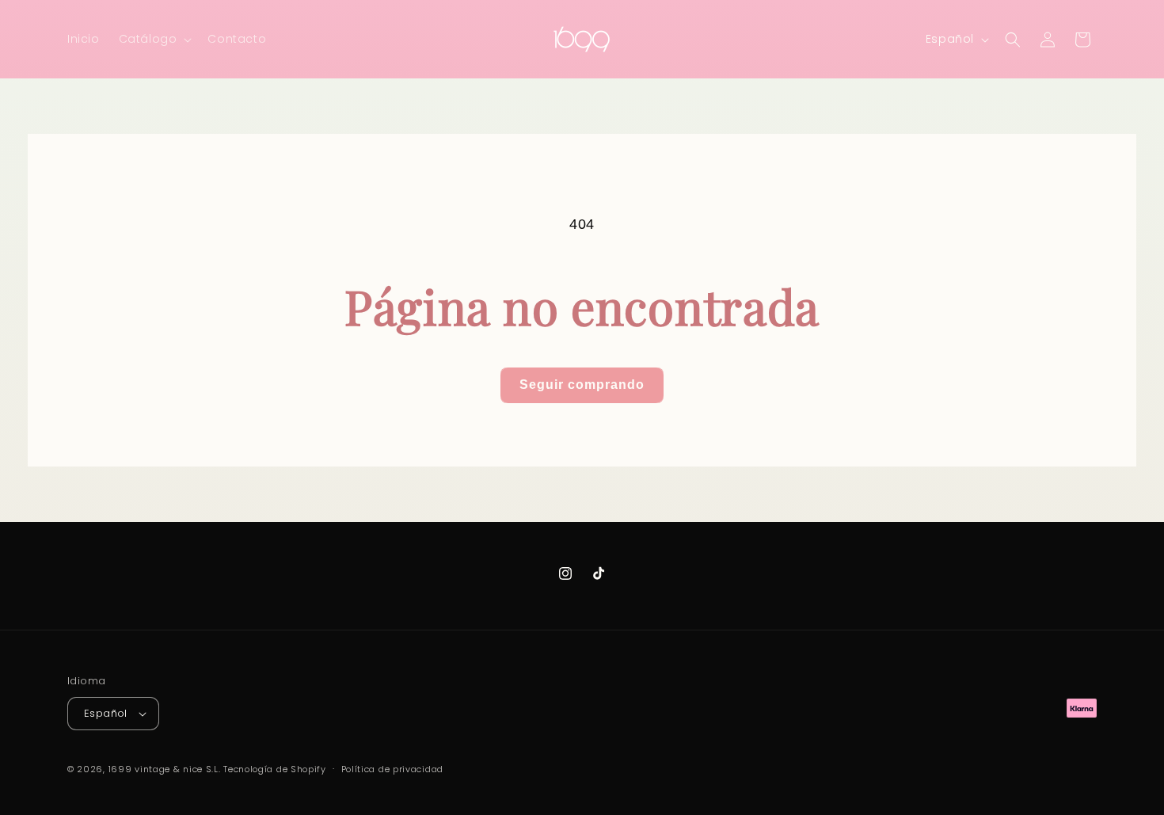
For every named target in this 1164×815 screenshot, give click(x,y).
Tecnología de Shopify (274, 769)
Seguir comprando (582, 384)
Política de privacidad (392, 769)
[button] (154, 38)
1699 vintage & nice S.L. (164, 769)
